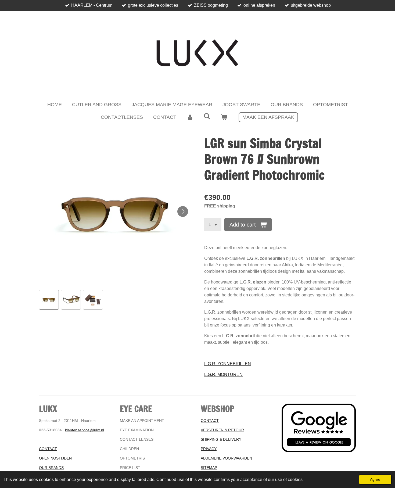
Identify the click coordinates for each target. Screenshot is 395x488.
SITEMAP (209, 467)
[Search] (207, 116)
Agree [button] (375, 479)
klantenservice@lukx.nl (84, 430)
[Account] (190, 117)
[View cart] (224, 117)
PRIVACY (209, 449)
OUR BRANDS (51, 467)
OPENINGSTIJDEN (55, 458)
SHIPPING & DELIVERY (221, 439)
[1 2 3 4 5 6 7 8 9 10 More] (212, 224)
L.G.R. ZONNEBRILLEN (227, 363)
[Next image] (182, 211)
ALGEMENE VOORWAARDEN (226, 458)
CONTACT (48, 449)
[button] (49, 300)
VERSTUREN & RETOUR (222, 430)
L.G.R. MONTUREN (223, 374)
